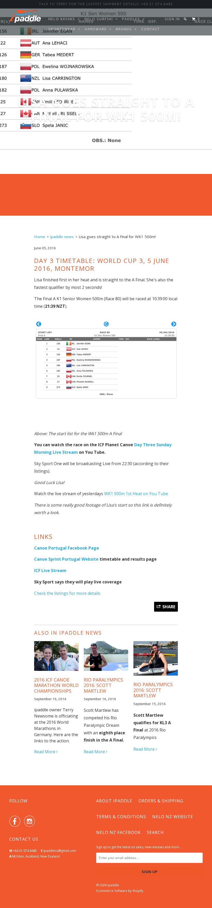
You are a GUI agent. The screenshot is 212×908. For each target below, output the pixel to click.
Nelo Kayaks (63, 19)
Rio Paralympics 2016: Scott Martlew (153, 690)
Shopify (137, 891)
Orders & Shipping (161, 801)
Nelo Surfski (100, 19)
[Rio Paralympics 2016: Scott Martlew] (155, 676)
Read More (45, 752)
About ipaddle (114, 801)
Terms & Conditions (121, 816)
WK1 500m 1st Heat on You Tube (136, 493)
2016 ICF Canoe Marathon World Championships (56, 685)
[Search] (186, 19)
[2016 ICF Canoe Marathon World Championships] (56, 672)
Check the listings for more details (67, 593)
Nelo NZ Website (172, 816)
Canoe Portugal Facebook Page (66, 548)
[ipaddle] (25, 17)
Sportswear (63, 29)
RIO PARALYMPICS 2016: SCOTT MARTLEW (103, 685)
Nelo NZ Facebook (118, 832)
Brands (125, 29)
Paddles (132, 19)
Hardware (97, 29)
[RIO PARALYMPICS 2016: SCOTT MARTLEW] (106, 672)
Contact (150, 29)
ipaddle (114, 885)
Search (155, 832)
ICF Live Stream (50, 570)
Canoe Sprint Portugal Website (66, 559)
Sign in (172, 19)
